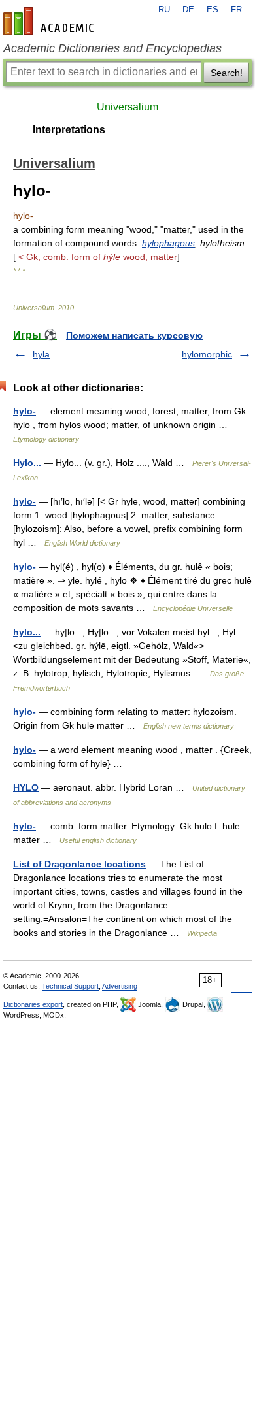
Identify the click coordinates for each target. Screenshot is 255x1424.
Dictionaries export (33, 1004)
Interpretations (69, 129)
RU (164, 9)
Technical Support (70, 986)
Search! (227, 72)
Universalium (127, 106)
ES (212, 9)
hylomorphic (207, 354)
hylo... (27, 632)
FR (236, 9)
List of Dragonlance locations (79, 864)
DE (188, 9)
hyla (41, 354)
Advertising (119, 986)
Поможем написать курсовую (134, 335)
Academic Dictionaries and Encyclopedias (112, 48)
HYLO (26, 787)
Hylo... (27, 462)
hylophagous (168, 243)
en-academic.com (50, 21)
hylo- (24, 411)
